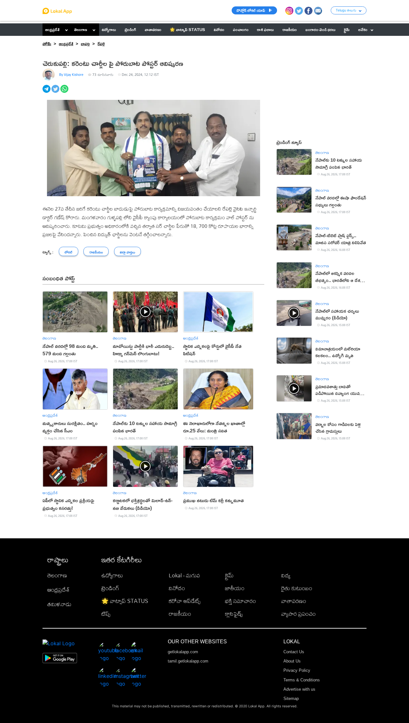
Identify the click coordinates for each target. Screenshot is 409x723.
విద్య (285, 575)
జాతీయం (234, 588)
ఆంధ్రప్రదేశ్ (52, 29)
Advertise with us (299, 689)
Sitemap (291, 698)
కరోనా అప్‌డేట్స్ (184, 601)
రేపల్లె (101, 43)
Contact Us (293, 651)
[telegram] (46, 92)
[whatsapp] (64, 92)
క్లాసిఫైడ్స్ (234, 613)
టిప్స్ (105, 613)
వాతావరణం (293, 601)
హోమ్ (46, 43)
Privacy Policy (296, 670)
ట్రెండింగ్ (110, 588)
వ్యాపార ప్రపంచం (298, 613)
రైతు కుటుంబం (296, 588)
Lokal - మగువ (184, 575)
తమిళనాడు (59, 604)
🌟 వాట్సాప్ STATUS (124, 601)
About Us (292, 661)
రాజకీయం (180, 613)
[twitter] (55, 92)
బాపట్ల (85, 43)
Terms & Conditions (301, 680)
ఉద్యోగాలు (112, 575)
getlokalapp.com (183, 651)
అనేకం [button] (362, 29)
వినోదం (177, 588)
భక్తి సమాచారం (240, 601)
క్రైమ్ (229, 575)
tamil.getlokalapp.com (188, 661)
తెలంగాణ (80, 29)
